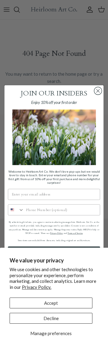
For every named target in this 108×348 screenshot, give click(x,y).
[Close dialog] (98, 91)
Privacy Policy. (36, 287)
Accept (51, 303)
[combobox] (16, 209)
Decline (51, 318)
